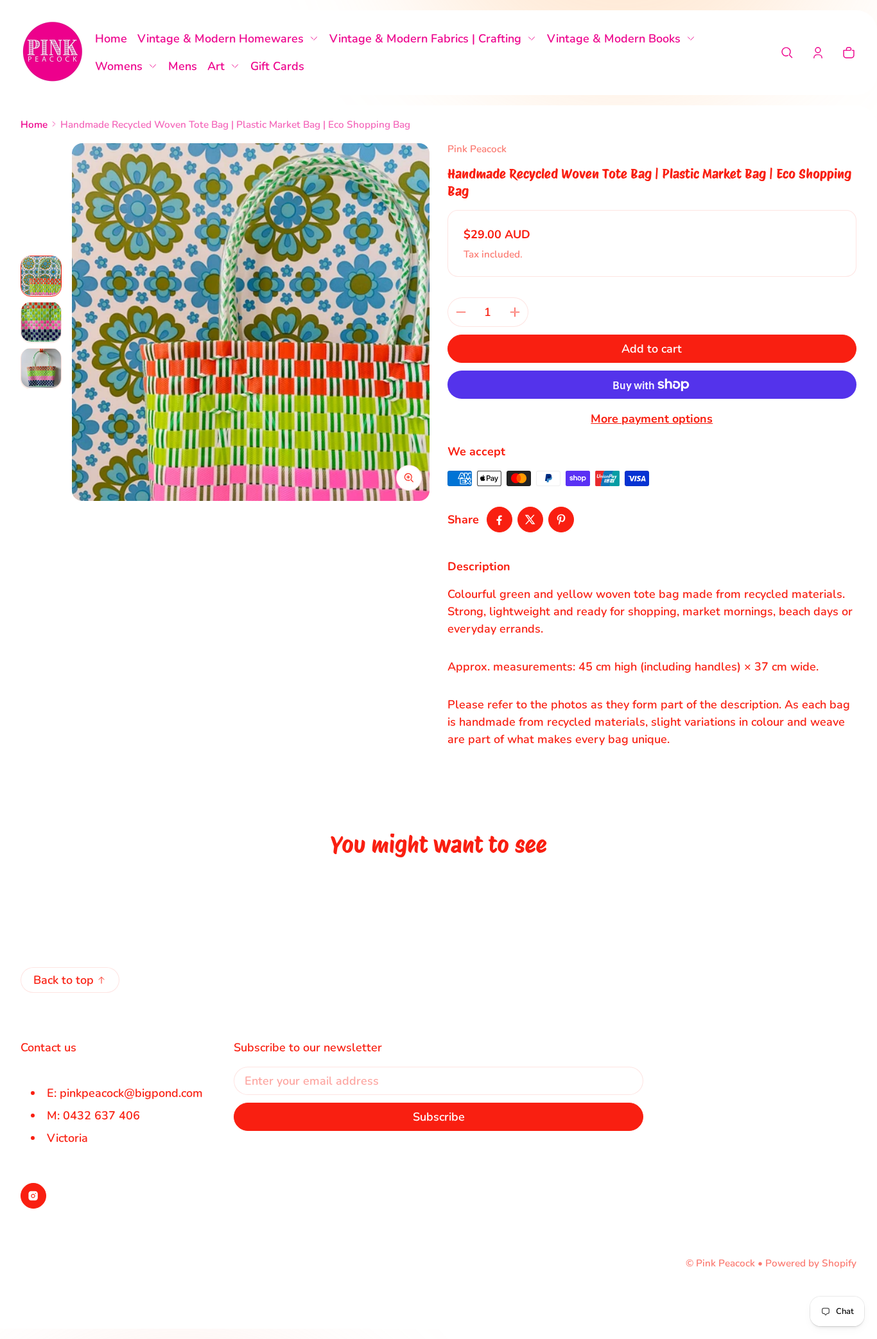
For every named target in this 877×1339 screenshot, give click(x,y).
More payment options (652, 418)
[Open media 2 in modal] (251, 322)
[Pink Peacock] (53, 53)
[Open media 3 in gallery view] (41, 368)
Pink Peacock (725, 1263)
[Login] (818, 53)
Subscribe (439, 1117)
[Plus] (515, 312)
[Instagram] (33, 1196)
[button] (787, 53)
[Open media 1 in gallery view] (41, 275)
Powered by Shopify (810, 1263)
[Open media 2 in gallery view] (41, 321)
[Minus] (461, 312)
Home (34, 124)
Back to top (63, 980)
